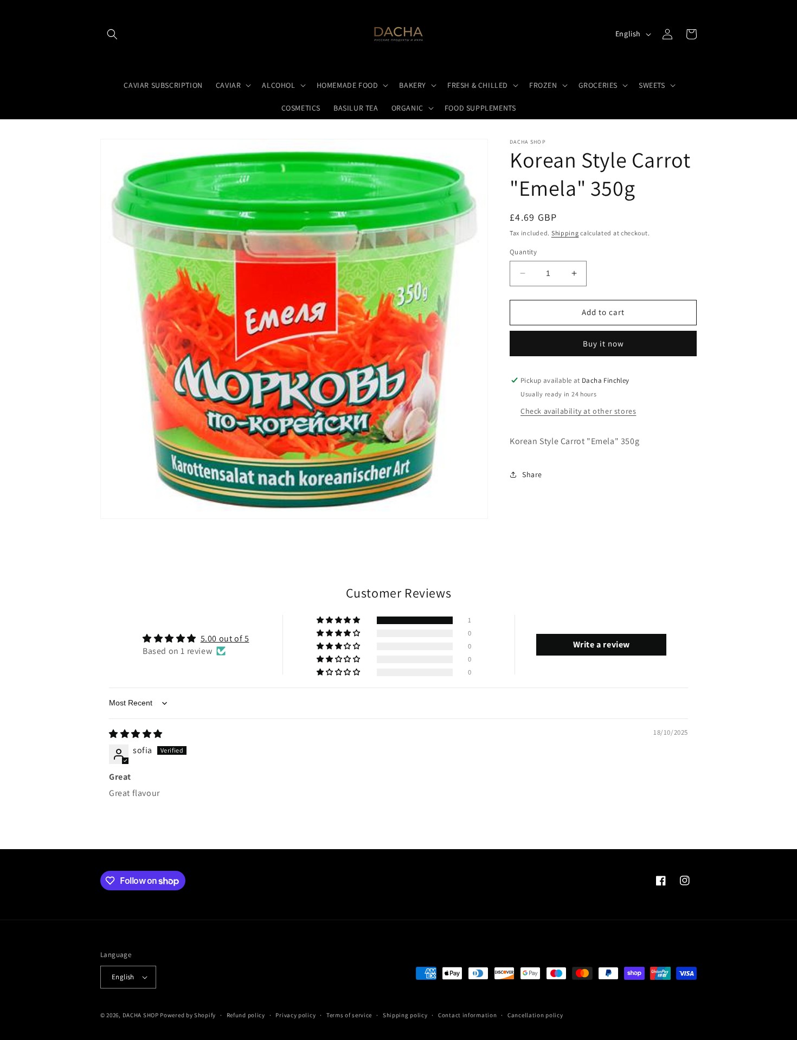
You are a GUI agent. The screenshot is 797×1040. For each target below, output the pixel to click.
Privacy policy (295, 1015)
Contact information (467, 1015)
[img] (136, 734)
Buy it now (603, 343)
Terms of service (349, 1015)
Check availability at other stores (578, 411)
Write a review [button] (601, 644)
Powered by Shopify (188, 1015)
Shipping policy (405, 1015)
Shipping (565, 233)
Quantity (523, 251)
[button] (112, 34)
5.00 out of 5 (225, 638)
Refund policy (246, 1015)
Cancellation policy (535, 1015)
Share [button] (532, 474)
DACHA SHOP (141, 1015)
